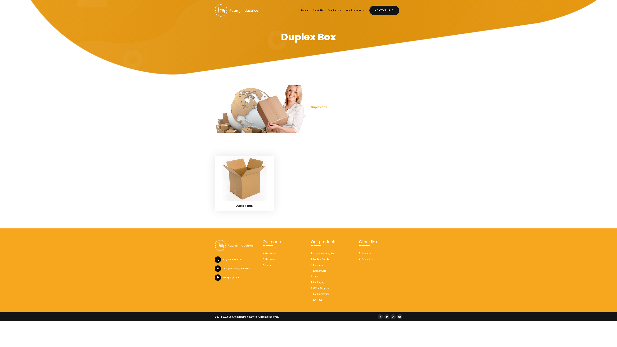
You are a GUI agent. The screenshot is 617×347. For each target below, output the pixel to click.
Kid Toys (317, 299)
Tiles (315, 276)
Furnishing (318, 265)
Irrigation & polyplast (324, 253)
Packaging (318, 282)
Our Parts (334, 10)
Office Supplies (321, 288)
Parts (268, 265)
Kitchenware (319, 270)
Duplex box (244, 206)
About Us (318, 10)
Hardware (270, 259)
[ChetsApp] (236, 10)
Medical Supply (321, 259)
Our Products (354, 10)
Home (304, 10)
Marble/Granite (321, 294)
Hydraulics (270, 253)
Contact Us (383, 10)
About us (366, 253)
